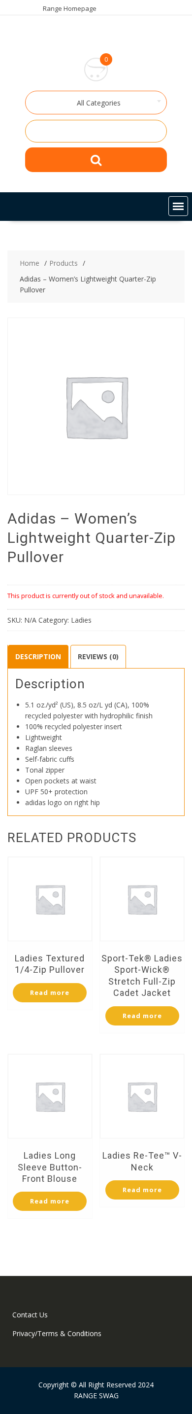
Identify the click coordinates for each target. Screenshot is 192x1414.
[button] (178, 206)
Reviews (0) (98, 656)
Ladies (81, 620)
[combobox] (96, 102)
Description (38, 656)
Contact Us (30, 1314)
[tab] (38, 657)
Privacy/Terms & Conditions (56, 1333)
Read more (49, 992)
